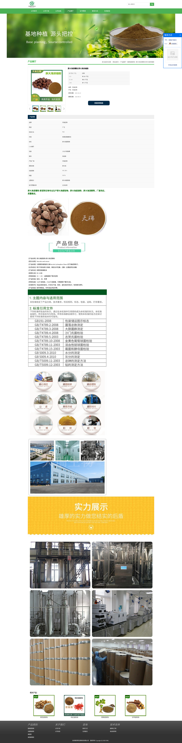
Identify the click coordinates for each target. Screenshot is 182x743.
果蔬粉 (30, 734)
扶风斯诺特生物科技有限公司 (80, 740)
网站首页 (116, 62)
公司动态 (58, 11)
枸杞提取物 (74, 717)
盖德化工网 (113, 728)
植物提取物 (131, 62)
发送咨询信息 (98, 103)
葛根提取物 (105, 717)
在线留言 (107, 11)
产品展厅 (71, 11)
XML (107, 740)
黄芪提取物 (44, 717)
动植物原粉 (31, 731)
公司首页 (34, 11)
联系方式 (95, 11)
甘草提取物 (135, 717)
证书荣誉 (83, 11)
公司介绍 (46, 11)
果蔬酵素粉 (31, 737)
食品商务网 (113, 731)
